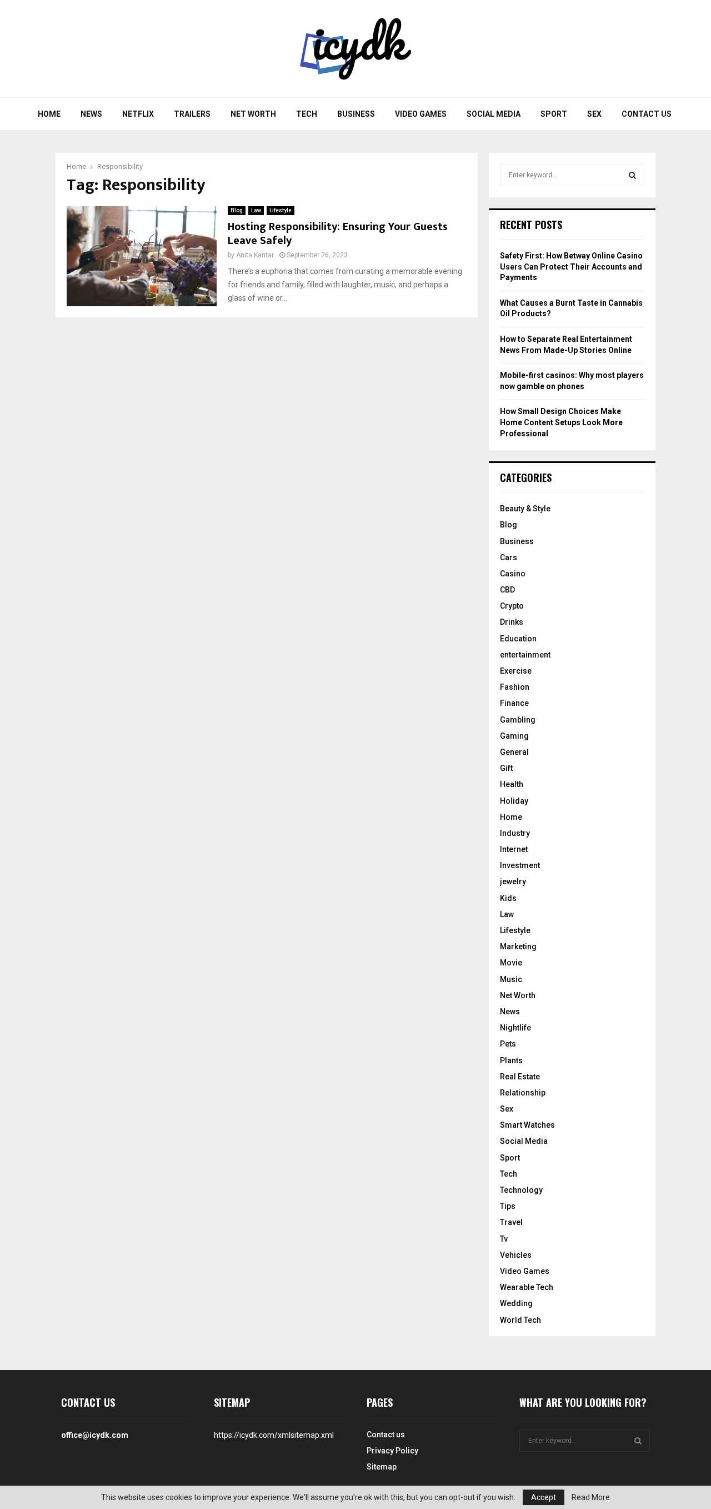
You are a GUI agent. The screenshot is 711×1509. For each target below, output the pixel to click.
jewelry (513, 881)
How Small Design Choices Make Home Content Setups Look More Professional (561, 422)
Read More (591, 1497)
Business (356, 113)
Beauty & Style (525, 508)
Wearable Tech (526, 1287)
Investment (520, 865)
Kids (508, 898)
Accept (543, 1497)
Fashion (514, 687)
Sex (594, 113)
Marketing (518, 946)
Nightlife (515, 1027)
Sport (553, 113)
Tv (504, 1238)
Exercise (516, 670)
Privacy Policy (392, 1450)
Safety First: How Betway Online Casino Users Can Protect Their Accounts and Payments (571, 266)
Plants (511, 1060)
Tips (507, 1206)
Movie (511, 962)
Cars (508, 557)
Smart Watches (527, 1124)
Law (256, 210)
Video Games (421, 113)
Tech (306, 113)
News (91, 113)
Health (511, 784)
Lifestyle (280, 210)
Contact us (647, 113)
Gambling (517, 719)
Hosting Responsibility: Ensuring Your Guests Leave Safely (338, 233)
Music (511, 979)
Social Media (493, 113)
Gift (506, 768)
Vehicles (516, 1255)
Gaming (514, 735)
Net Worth (253, 113)
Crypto (512, 605)
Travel (511, 1222)
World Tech (520, 1320)
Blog (237, 210)
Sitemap (382, 1466)
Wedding (516, 1303)
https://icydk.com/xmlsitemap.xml (274, 1435)
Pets (508, 1043)
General (514, 752)
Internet (514, 849)
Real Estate (520, 1076)
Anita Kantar (255, 255)
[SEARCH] (632, 175)
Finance (514, 703)
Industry (515, 833)
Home (49, 113)
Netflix (138, 113)
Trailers (192, 113)
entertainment (525, 654)
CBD (507, 589)
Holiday (514, 800)
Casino (512, 573)
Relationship (522, 1092)
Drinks (511, 621)
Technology (521, 1190)
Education (518, 638)
